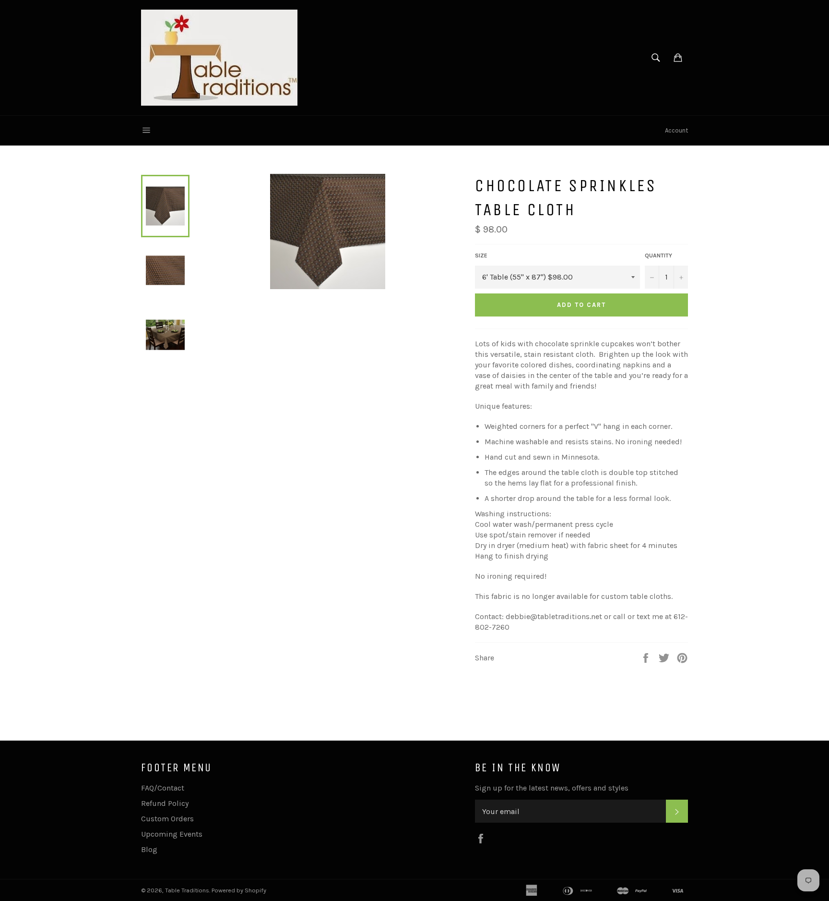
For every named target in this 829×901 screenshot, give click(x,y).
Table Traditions (187, 890)
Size (481, 255)
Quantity (658, 255)
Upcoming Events (171, 834)
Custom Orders (167, 818)
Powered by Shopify (239, 890)
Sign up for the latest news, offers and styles (551, 787)
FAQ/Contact (162, 787)
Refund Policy (165, 803)
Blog (149, 849)
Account (676, 130)
